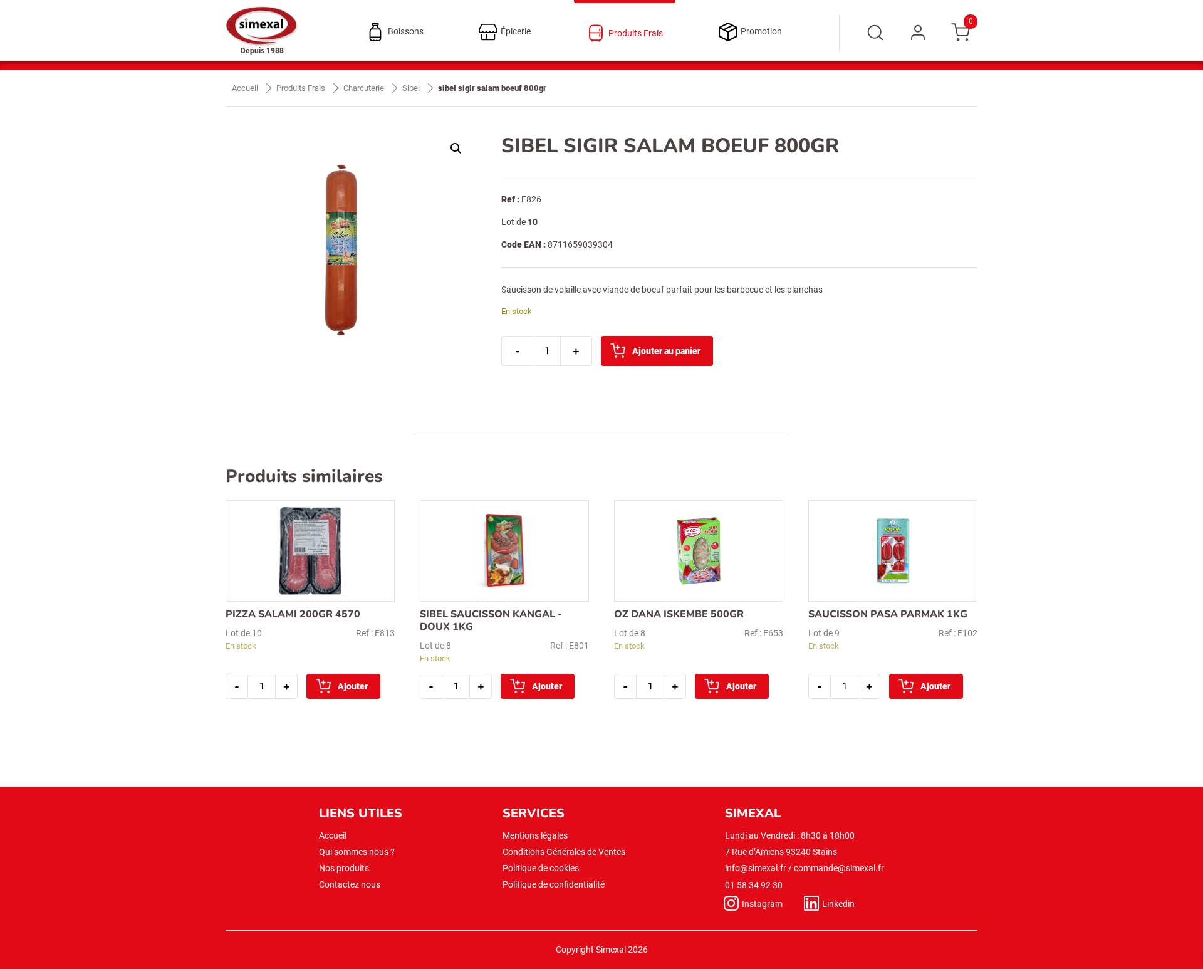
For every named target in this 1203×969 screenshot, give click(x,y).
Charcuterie (363, 88)
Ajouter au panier (666, 351)
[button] (456, 148)
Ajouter (353, 686)
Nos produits (344, 868)
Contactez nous (349, 884)
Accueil (245, 88)
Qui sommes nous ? (357, 852)
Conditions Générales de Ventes (564, 852)
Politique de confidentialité (554, 884)
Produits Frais (300, 88)
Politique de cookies (541, 868)
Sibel (411, 88)
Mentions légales (535, 835)
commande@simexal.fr (839, 868)
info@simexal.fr (755, 868)
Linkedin (838, 904)
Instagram (762, 904)
